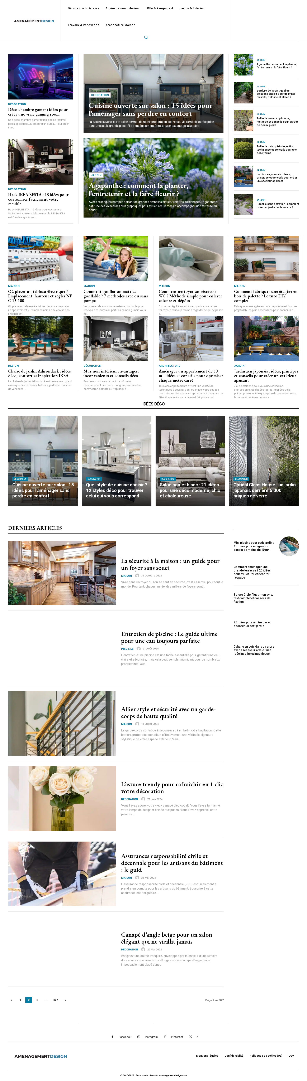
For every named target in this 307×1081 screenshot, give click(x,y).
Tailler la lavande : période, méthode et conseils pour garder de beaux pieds (277, 121)
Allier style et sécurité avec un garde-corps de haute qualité (168, 712)
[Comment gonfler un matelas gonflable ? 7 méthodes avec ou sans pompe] (116, 258)
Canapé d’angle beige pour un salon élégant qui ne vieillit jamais (166, 937)
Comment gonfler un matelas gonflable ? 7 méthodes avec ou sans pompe (116, 296)
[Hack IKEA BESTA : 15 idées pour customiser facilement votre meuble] (40, 162)
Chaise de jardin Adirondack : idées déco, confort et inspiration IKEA (39, 373)
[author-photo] (138, 576)
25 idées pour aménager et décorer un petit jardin (252, 624)
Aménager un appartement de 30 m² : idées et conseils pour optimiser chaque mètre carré (191, 375)
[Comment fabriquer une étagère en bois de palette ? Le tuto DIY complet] (266, 258)
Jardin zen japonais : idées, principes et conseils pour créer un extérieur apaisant (277, 177)
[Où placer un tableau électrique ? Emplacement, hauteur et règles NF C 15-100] (40, 258)
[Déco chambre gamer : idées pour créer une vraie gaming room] (40, 76)
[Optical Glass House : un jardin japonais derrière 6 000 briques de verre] (264, 461)
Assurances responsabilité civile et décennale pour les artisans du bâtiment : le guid (172, 863)
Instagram (151, 1036)
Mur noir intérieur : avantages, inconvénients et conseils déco (111, 373)
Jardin (96, 175)
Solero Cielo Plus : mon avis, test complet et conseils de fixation (253, 598)
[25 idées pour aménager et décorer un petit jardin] (289, 624)
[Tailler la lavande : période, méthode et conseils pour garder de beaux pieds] (243, 120)
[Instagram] (138, 1037)
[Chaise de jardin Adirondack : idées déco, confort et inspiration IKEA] (40, 338)
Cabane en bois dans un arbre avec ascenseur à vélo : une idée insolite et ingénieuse (254, 650)
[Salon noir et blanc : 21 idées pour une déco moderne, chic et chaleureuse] (190, 461)
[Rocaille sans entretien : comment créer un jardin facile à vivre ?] (243, 204)
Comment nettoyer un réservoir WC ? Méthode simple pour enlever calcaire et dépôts (190, 296)
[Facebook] (112, 1037)
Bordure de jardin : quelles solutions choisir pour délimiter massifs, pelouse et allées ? (276, 94)
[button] (146, 37)
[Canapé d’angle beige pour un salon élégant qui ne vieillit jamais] (62, 949)
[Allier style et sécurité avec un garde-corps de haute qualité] (62, 723)
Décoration (17, 104)
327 (55, 1000)
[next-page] (65, 1000)
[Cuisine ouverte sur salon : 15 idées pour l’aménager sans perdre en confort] (43, 461)
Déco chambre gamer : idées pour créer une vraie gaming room (38, 112)
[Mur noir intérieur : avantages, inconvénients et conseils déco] (116, 338)
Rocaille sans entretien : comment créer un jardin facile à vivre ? (278, 205)
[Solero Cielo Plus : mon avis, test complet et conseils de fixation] (289, 598)
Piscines (127, 648)
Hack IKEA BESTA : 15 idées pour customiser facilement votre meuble (38, 199)
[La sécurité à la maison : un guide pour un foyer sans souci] (62, 573)
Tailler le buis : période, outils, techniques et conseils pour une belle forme (277, 149)
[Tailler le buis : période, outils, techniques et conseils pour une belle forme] (243, 148)
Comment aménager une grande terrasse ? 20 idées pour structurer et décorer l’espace (252, 572)
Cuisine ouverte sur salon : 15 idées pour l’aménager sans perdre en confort (151, 109)
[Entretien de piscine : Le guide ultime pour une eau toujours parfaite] (62, 648)
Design (13, 365)
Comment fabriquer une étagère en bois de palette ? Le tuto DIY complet (266, 296)
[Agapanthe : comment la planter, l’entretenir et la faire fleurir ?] (243, 65)
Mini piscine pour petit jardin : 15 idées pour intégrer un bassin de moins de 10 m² (254, 546)
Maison (14, 286)
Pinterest (177, 1036)
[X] (190, 1037)
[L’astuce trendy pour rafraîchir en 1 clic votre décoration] (62, 798)
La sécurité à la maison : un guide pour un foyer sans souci (170, 564)
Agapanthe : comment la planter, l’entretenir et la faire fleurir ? (138, 189)
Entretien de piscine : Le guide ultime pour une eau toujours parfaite (169, 637)
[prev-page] (11, 1000)
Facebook (125, 1036)
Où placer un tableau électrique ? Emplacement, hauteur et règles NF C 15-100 (40, 296)
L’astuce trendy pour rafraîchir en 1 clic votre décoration (172, 787)
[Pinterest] (165, 1037)
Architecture (169, 365)
